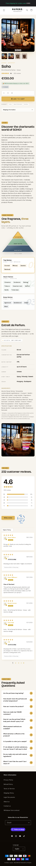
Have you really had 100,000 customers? (12, 713)
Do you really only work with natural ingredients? (15, 755)
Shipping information (9, 110)
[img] (18, 535)
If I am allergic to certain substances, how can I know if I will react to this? (15, 748)
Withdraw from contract (11, 810)
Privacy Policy (8, 780)
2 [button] (15, 663)
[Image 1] (4, 56)
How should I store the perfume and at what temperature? (15, 700)
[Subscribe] (28, 822)
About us (7, 801)
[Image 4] (24, 56)
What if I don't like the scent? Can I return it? (15, 763)
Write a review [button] (8, 518)
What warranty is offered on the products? (13, 735)
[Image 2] (11, 56)
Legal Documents (9, 797)
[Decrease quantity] (4, 93)
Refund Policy (8, 784)
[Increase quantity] (12, 93)
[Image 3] (18, 56)
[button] (4, 10)
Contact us (7, 806)
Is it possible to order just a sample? (15, 741)
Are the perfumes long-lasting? (13, 693)
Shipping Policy (9, 793)
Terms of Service (9, 788)
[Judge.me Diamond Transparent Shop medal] (21, 518)
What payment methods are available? (12, 728)
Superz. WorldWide (15, 862)
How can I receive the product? (13, 706)
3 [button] (18, 663)
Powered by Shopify (25, 862)
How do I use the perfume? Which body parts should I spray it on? (14, 720)
